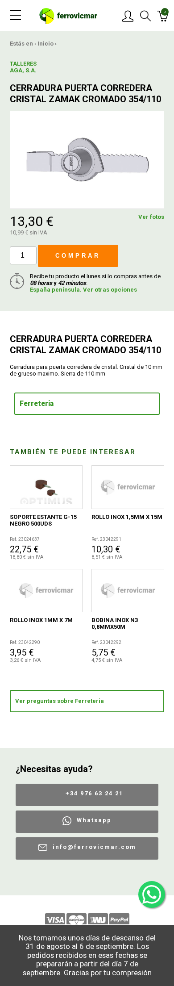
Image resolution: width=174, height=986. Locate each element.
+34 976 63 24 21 (94, 793)
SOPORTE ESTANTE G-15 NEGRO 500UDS (43, 520)
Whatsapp (94, 820)
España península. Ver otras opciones (83, 289)
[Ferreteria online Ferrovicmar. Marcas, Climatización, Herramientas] (68, 15)
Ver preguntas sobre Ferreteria (59, 701)
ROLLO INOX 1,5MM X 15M (126, 517)
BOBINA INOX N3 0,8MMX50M (114, 623)
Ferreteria (37, 404)
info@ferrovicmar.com (94, 847)
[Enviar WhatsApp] (151, 894)
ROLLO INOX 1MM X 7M (41, 620)
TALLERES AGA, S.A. (23, 67)
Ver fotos (151, 216)
